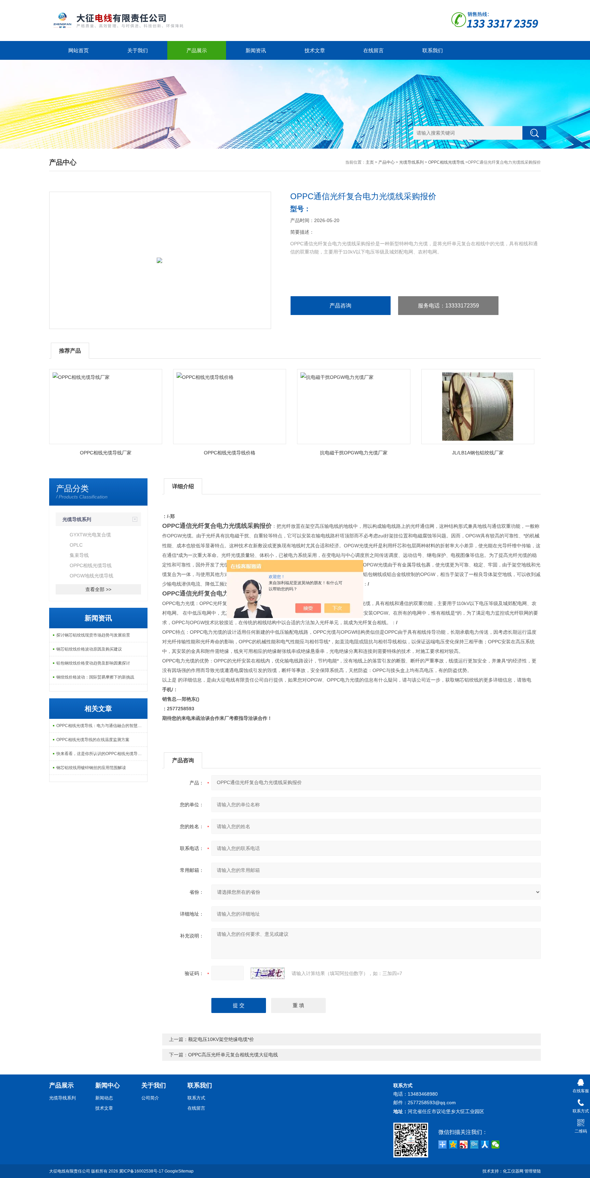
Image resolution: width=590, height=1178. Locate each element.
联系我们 (432, 50)
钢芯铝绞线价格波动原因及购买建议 (89, 649)
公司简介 (150, 1097)
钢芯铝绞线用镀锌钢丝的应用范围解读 (91, 767)
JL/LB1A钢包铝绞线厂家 (478, 452)
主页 (370, 162)
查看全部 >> (98, 589)
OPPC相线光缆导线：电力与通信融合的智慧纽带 (101, 725)
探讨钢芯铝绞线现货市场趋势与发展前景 (93, 635)
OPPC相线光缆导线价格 (229, 452)
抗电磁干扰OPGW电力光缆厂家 (354, 452)
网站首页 (78, 50)
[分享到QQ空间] (453, 1144)
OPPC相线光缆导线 (446, 162)
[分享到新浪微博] (464, 1144)
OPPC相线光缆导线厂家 (105, 452)
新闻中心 (107, 1085)
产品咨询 (340, 306)
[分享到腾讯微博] (474, 1144)
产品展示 (196, 50)
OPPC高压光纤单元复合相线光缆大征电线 (233, 1054)
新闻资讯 (255, 50)
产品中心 (386, 162)
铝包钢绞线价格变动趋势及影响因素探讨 (93, 663)
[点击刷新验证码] (268, 973)
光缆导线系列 (411, 162)
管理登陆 (532, 1171)
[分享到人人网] (485, 1144)
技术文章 (315, 50)
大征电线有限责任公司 (69, 1171)
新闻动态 (104, 1097)
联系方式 (196, 1097)
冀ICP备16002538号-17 (141, 1171)
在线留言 (373, 50)
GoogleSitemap (179, 1171)
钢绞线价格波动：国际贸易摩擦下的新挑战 (95, 677)
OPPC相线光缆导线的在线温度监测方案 (92, 739)
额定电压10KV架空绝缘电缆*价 (221, 1039)
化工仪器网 (513, 1171)
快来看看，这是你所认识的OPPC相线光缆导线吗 (101, 753)
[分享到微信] (495, 1144)
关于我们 (137, 50)
